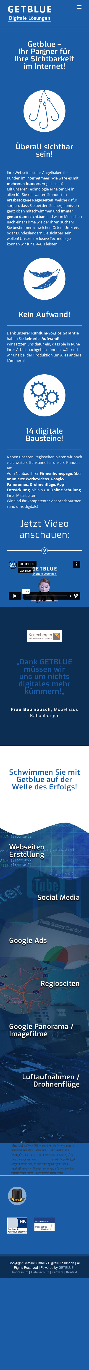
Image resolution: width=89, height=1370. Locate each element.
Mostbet (44, 1159)
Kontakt (71, 1272)
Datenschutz (40, 1272)
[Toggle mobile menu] (79, 7)
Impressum (20, 1272)
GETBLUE (66, 1267)
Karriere (57, 1272)
